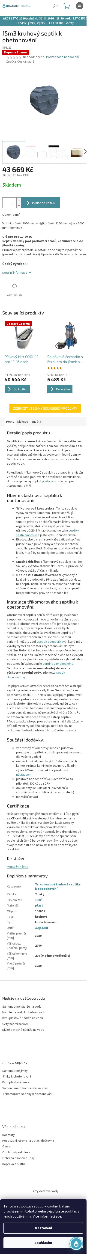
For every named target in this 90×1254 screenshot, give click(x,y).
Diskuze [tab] (22, 421)
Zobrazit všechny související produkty (45, 408)
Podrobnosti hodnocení (62, 57)
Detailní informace (14, 272)
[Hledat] (55, 5)
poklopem (49, 481)
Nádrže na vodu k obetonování (23, 1012)
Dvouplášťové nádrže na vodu (22, 1018)
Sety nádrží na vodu (15, 1024)
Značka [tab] (36, 421)
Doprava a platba (14, 1164)
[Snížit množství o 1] (18, 205)
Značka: (20, 61)
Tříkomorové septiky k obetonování (27, 1094)
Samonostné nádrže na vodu (22, 1007)
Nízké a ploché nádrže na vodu (23, 1030)
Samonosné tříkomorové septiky (25, 1088)
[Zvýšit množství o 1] (18, 200)
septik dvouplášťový (52, 641)
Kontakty (8, 1135)
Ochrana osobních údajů (19, 1158)
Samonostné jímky (15, 1071)
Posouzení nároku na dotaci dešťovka (28, 1141)
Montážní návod (17, 867)
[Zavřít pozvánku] (77, 1195)
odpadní (41, 928)
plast (39, 905)
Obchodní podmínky (16, 1152)
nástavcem (23, 774)
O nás (6, 1146)
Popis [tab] (10, 421)
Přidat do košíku (43, 203)
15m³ (38, 900)
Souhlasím (43, 1242)
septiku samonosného (58, 663)
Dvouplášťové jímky (15, 1082)
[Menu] (79, 5)
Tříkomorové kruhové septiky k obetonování (58, 886)
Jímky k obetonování (16, 1077)
